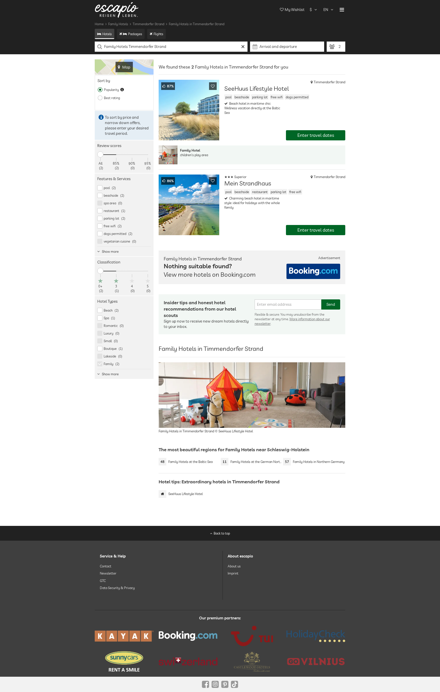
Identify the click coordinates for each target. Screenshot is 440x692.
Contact (105, 566)
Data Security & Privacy (117, 588)
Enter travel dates (315, 135)
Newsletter (108, 573)
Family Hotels (118, 24)
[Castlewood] (252, 661)
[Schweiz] (188, 661)
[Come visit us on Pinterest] (224, 684)
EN (325, 9)
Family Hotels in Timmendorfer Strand (196, 24)
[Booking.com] (188, 636)
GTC (103, 580)
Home (99, 24)
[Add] (213, 86)
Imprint (233, 573)
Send (330, 304)
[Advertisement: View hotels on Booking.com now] (313, 271)
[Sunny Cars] (124, 661)
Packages (135, 34)
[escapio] (117, 9)
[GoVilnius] (315, 661)
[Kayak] (124, 636)
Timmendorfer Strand (148, 24)
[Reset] (243, 47)
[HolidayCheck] (315, 636)
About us (234, 566)
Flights (158, 34)
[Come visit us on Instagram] (215, 684)
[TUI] (252, 636)
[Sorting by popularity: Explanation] (122, 89)
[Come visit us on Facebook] (205, 684)
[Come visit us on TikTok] (234, 684)
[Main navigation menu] (341, 10)
